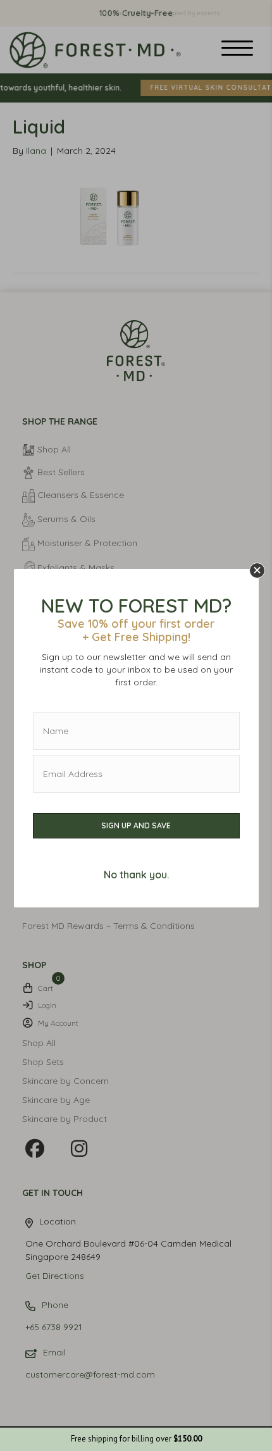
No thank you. (136, 874)
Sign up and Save (136, 825)
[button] (257, 570)
